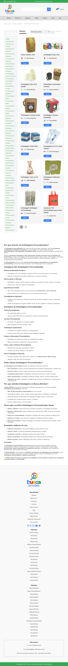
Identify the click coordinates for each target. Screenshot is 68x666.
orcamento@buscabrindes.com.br (35, 649)
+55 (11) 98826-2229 (34, 645)
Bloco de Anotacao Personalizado (10, 175)
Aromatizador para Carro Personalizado (10, 83)
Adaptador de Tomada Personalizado (10, 46)
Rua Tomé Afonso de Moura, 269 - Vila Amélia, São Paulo (34, 653)
